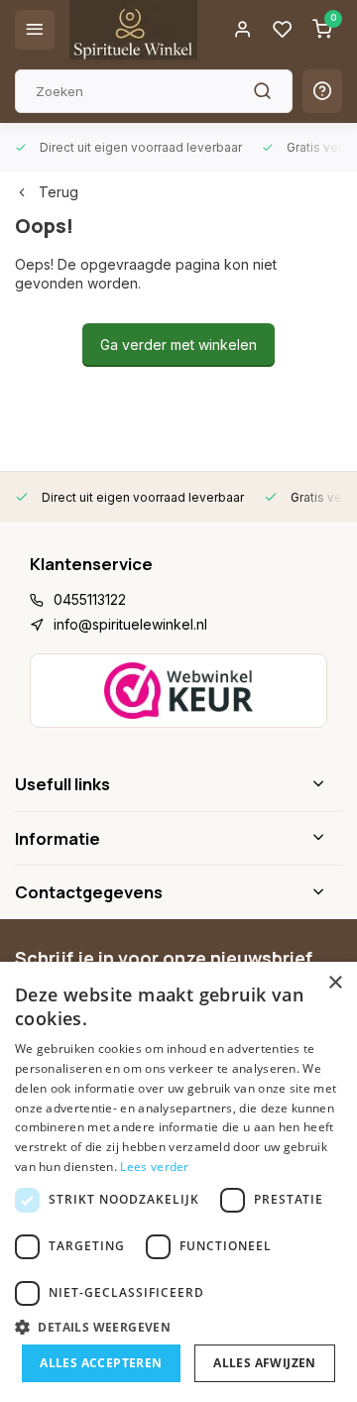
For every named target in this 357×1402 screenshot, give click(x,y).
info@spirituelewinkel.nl (130, 624)
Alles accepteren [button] (101, 1362)
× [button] (334, 983)
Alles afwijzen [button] (264, 1362)
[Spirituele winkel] (133, 29)
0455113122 (90, 599)
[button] (178, 1327)
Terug (58, 191)
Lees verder (154, 1166)
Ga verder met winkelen (178, 344)
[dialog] (178, 1182)
